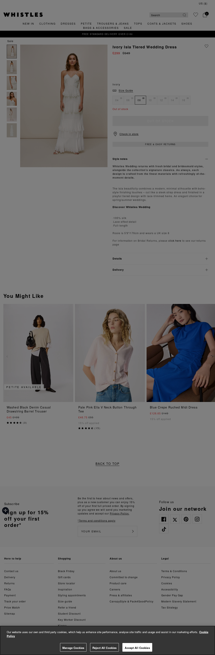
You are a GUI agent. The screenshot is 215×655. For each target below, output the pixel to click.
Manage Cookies (73, 648)
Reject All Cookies (104, 648)
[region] (107, 640)
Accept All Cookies (137, 648)
